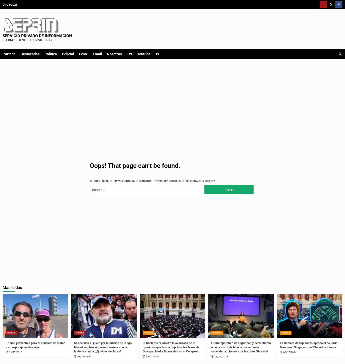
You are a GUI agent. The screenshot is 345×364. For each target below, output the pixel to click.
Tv (157, 54)
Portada (9, 54)
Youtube (143, 54)
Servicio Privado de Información (37, 35)
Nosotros (114, 54)
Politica (51, 54)
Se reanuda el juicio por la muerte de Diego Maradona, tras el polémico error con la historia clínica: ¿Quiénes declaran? (103, 347)
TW (129, 54)
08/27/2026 (15, 352)
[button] (340, 53)
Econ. (83, 54)
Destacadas (30, 54)
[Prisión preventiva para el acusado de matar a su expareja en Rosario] (35, 316)
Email (97, 54)
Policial (68, 54)
